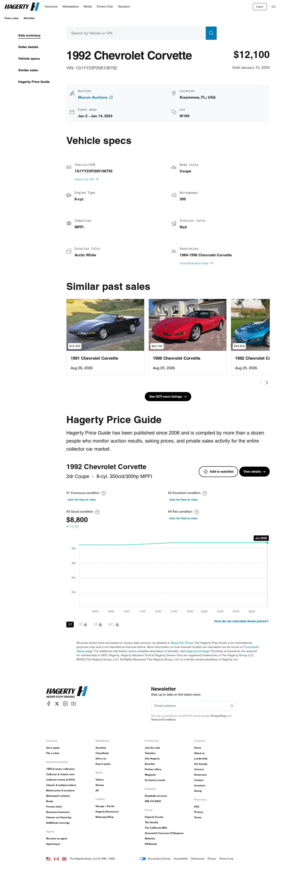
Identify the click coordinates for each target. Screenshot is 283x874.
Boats (49, 801)
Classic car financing (58, 817)
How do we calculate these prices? (241, 621)
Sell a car (101, 758)
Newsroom (200, 774)
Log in (259, 6)
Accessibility (181, 858)
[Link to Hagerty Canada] (56, 858)
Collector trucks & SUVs (60, 779)
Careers (199, 769)
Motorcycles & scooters (60, 790)
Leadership (200, 758)
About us (199, 753)
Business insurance (58, 812)
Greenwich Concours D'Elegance (164, 833)
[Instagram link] (65, 704)
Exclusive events (155, 780)
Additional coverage (58, 822)
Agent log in (53, 844)
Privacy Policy (218, 715)
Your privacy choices (159, 858)
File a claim (52, 753)
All (97, 790)
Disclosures (197, 858)
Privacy (198, 812)
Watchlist (29, 18)
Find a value (12, 18)
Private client (54, 806)
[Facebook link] (49, 704)
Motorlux (150, 838)
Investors (199, 785)
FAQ (196, 806)
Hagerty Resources (107, 811)
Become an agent (56, 838)
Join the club (152, 747)
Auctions (101, 747)
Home (197, 747)
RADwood (151, 844)
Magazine (150, 774)
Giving (198, 790)
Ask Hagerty (152, 758)
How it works (103, 764)
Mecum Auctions (93, 97)
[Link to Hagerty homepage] (67, 692)
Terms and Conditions (163, 719)
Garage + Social (105, 806)
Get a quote (53, 747)
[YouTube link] (73, 704)
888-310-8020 (153, 801)
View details (252, 471)
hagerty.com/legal (197, 651)
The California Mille (156, 827)
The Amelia (151, 822)
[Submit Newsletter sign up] (231, 705)
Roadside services (156, 795)
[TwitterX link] (57, 704)
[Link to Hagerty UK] (64, 858)
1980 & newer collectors (60, 768)
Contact (198, 780)
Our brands (200, 764)
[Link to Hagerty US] (48, 858)
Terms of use (226, 858)
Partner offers (153, 769)
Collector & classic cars (60, 774)
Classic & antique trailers (61, 785)
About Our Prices (182, 642)
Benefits (150, 764)
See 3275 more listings (165, 396)
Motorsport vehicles (58, 795)
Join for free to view (82, 499)
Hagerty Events (154, 817)
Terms (198, 817)
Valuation (150, 753)
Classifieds (102, 753)
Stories (100, 785)
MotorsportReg (104, 817)
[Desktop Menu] (273, 6)
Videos (100, 779)
